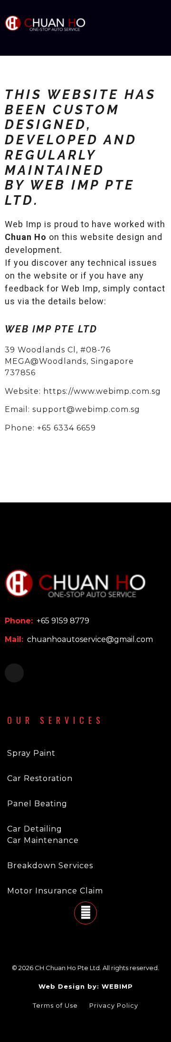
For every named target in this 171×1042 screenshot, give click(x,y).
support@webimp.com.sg (86, 409)
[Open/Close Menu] (158, 23)
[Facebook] (14, 672)
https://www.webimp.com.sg (102, 391)
